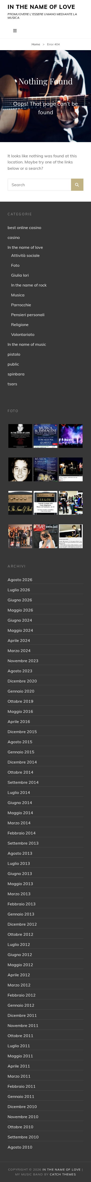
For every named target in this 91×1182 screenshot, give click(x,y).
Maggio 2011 (20, 1055)
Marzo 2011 (19, 1076)
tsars (12, 383)
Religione (20, 324)
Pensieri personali (27, 314)
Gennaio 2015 (21, 751)
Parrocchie (21, 304)
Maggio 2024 (20, 630)
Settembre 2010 (23, 1136)
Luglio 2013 (19, 863)
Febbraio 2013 (22, 903)
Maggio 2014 (20, 812)
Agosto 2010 (20, 1147)
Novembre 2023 (23, 660)
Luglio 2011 (19, 1045)
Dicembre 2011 (22, 1015)
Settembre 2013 (23, 843)
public (13, 364)
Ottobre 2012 (20, 934)
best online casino (24, 227)
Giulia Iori (20, 275)
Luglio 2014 (19, 792)
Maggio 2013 (20, 883)
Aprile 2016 (19, 721)
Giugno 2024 (20, 620)
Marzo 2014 (19, 822)
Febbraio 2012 (22, 995)
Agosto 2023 (20, 670)
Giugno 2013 (20, 873)
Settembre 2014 (23, 782)
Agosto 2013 (20, 853)
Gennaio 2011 (21, 1096)
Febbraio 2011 (22, 1086)
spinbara (16, 373)
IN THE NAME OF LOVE (41, 6)
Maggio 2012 (20, 964)
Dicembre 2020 (22, 680)
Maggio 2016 (20, 711)
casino (14, 237)
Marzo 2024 (19, 650)
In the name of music (27, 344)
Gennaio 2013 (21, 914)
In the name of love (25, 247)
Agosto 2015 (20, 741)
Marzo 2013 (19, 893)
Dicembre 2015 (22, 731)
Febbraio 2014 (22, 832)
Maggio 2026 (20, 610)
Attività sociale (25, 255)
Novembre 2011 (23, 1025)
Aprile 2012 (19, 974)
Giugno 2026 (20, 599)
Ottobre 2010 (20, 1126)
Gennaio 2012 (21, 1005)
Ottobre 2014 (20, 772)
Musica (18, 294)
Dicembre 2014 (22, 762)
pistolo (14, 354)
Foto (15, 265)
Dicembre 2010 (22, 1106)
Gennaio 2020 (21, 691)
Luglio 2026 (19, 589)
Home (36, 44)
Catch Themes (63, 1174)
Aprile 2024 (19, 640)
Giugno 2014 (20, 802)
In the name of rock (29, 285)
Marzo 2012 (19, 984)
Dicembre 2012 (22, 924)
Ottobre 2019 (20, 701)
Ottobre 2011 (20, 1035)
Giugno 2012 (20, 954)
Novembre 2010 (23, 1116)
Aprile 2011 (19, 1066)
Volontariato (22, 334)
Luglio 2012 (19, 944)
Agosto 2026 (20, 579)
